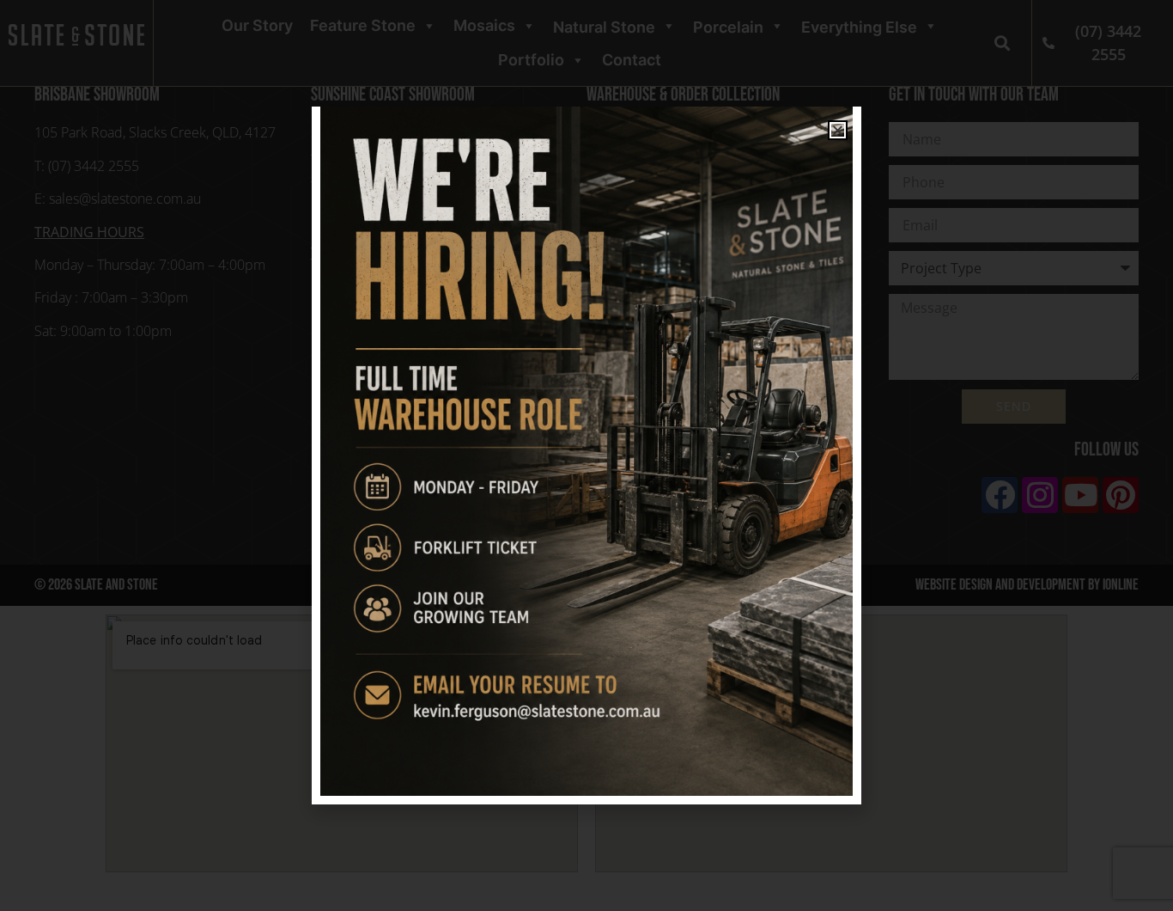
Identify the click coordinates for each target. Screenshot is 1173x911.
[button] (837, 130)
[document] (586, 455)
